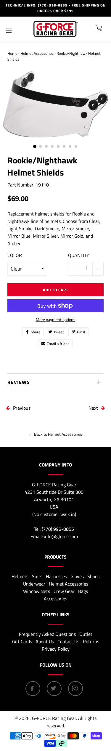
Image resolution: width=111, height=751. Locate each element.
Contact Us (68, 641)
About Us (45, 641)
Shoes (93, 576)
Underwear (34, 583)
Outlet (85, 634)
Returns (91, 641)
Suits (37, 576)
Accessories (55, 598)
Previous (21, 407)
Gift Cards (22, 641)
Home (12, 53)
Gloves (77, 576)
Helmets (20, 576)
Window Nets (36, 591)
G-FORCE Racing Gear (54, 718)
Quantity (78, 255)
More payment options (55, 319)
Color (14, 255)
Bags (83, 591)
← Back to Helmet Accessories (55, 434)
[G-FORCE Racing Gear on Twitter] (54, 688)
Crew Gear (64, 591)
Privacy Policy (56, 648)
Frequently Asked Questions (47, 634)
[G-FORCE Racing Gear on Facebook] (32, 688)
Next (93, 407)
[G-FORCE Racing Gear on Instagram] (75, 688)
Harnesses (56, 576)
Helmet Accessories (37, 53)
